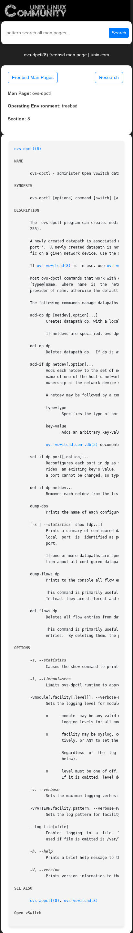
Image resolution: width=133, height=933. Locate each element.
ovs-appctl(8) (44, 900)
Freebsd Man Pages (33, 77)
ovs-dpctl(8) (27, 149)
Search (119, 32)
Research (109, 77)
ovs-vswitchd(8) (54, 265)
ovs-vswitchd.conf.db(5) (72, 444)
